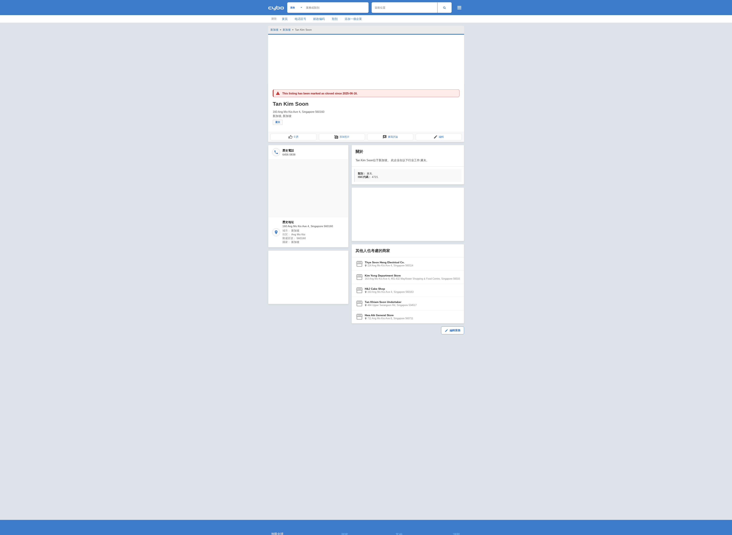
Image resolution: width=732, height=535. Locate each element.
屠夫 (277, 122)
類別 (335, 18)
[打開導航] (459, 7)
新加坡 (274, 29)
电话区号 (300, 18)
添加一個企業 (353, 18)
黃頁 (285, 18)
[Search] (444, 7)
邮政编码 (319, 18)
